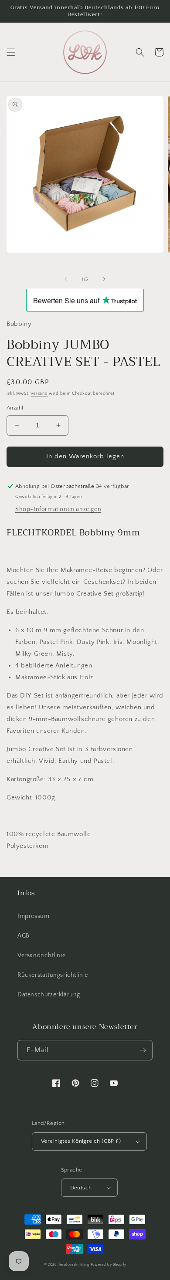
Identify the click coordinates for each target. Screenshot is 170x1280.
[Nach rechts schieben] (104, 279)
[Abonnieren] (142, 1050)
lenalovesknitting (74, 1264)
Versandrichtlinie (41, 955)
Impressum (33, 916)
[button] (10, 52)
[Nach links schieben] (65, 279)
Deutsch (81, 1188)
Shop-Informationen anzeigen (58, 509)
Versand (39, 393)
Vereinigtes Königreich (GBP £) (81, 1141)
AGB (23, 935)
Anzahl (15, 408)
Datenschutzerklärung (48, 994)
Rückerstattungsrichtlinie (52, 975)
